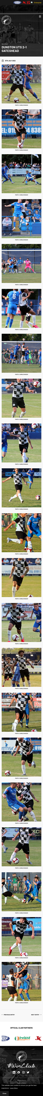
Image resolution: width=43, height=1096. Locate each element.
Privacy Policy (21, 1080)
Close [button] (4, 1093)
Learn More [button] (14, 1088)
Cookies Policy (21, 1083)
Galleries (5, 44)
